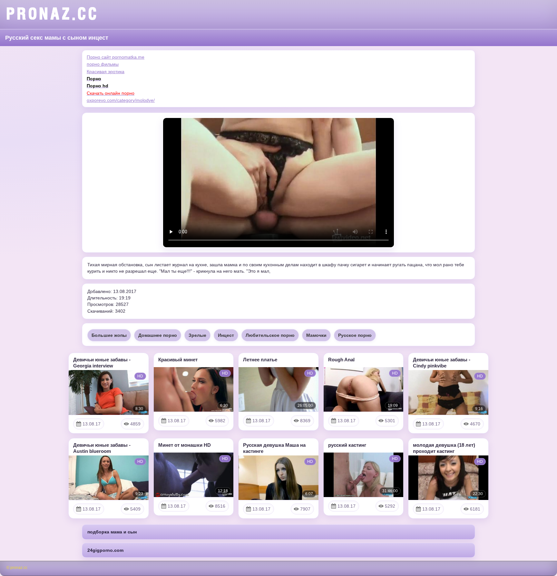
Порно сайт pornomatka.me (115, 57)
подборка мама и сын (112, 531)
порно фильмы (103, 64)
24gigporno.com (105, 550)
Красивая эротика (105, 71)
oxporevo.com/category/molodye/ (121, 100)
